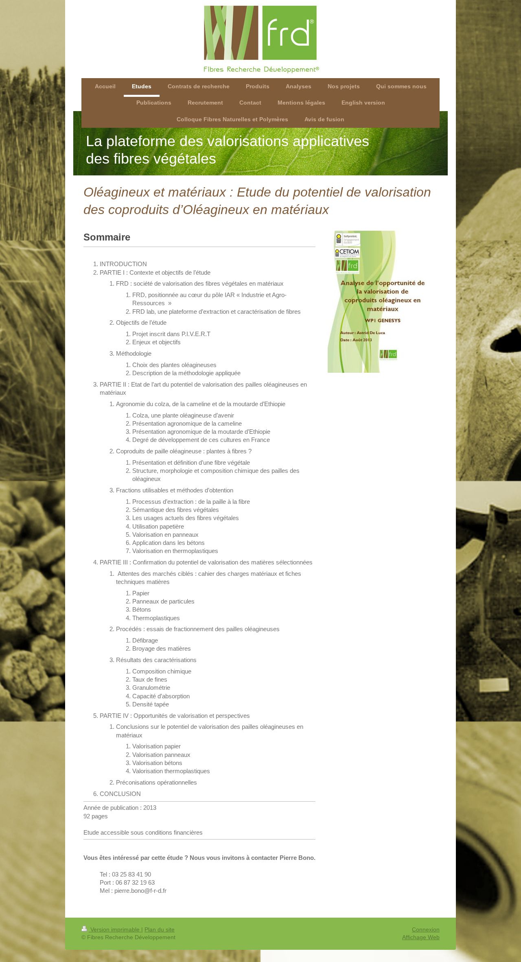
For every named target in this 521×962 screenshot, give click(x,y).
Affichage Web (421, 937)
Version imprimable (115, 929)
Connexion (426, 929)
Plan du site (159, 929)
